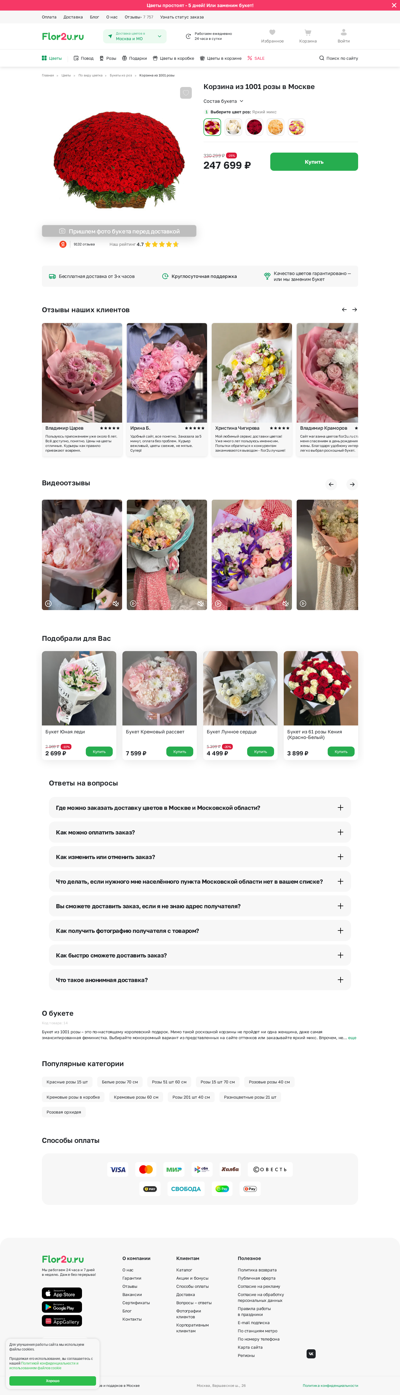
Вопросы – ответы (194, 1302)
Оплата (49, 16)
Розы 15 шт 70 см (218, 1081)
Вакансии (132, 1294)
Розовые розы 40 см (269, 1081)
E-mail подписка (254, 1322)
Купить (314, 161)
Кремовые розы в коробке (73, 1097)
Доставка (73, 16)
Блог (94, 16)
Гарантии (131, 1278)
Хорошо (53, 1381)
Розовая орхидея (64, 1111)
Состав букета (220, 101)
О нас (112, 16)
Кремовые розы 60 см (136, 1097)
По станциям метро (257, 1330)
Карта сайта (250, 1347)
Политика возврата (257, 1269)
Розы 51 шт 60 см (169, 1081)
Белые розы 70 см (120, 1081)
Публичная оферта (257, 1278)
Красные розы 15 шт (67, 1081)
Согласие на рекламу (259, 1286)
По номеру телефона (258, 1338)
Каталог (184, 1269)
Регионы (246, 1355)
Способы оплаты (192, 1286)
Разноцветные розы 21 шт (250, 1097)
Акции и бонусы (192, 1278)
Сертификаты (136, 1302)
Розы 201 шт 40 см (191, 1097)
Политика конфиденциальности (330, 1385)
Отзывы (139, 16)
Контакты (132, 1319)
